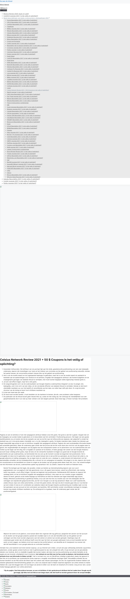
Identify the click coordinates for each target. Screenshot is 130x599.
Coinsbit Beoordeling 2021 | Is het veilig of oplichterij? (22, 111)
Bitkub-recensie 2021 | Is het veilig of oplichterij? (21, 35)
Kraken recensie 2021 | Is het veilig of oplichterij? (21, 54)
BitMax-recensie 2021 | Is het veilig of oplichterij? (21, 28)
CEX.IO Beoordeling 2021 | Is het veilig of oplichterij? (22, 22)
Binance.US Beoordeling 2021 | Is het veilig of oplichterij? (23, 122)
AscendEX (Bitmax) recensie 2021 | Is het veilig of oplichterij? (24, 164)
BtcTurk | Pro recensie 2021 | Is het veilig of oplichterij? (23, 134)
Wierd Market (4, 4)
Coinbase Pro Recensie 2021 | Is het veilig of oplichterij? (23, 69)
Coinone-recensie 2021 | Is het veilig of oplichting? (21, 139)
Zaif (8, 160)
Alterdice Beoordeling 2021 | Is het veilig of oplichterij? (22, 67)
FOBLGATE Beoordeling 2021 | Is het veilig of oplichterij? (23, 168)
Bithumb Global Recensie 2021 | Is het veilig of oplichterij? (23, 177)
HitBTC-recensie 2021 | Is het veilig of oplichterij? (21, 141)
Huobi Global (10, 56)
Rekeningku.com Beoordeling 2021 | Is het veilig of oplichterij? (25, 158)
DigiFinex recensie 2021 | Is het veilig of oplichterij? (22, 143)
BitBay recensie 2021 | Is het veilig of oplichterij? (21, 77)
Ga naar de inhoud (6, 1)
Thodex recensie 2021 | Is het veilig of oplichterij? (21, 153)
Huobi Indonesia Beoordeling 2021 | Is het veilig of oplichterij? (25, 107)
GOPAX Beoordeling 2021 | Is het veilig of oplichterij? (22, 83)
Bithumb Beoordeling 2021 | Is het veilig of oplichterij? (22, 100)
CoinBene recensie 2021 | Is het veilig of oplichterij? (22, 79)
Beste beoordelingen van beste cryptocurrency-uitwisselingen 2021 (26, 18)
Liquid (9, 88)
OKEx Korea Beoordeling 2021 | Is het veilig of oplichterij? (23, 94)
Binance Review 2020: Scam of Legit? (16, 14)
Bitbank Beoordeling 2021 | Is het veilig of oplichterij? (22, 31)
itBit (8, 105)
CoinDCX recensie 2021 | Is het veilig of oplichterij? (21, 16)
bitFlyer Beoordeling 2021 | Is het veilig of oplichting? (22, 156)
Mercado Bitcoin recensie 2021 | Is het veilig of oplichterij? (24, 166)
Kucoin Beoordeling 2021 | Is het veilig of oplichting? (22, 20)
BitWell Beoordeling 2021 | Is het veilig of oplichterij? (22, 128)
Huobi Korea (10, 60)
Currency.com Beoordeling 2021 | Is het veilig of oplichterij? (24, 145)
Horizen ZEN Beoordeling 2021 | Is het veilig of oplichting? (24, 115)
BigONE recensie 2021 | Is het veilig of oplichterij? (21, 162)
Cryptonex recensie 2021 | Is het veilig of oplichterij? (22, 47)
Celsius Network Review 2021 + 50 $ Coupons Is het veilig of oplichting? (28, 90)
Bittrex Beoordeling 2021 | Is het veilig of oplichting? (22, 39)
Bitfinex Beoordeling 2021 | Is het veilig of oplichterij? (22, 81)
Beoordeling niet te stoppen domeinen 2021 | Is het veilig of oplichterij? (27, 45)
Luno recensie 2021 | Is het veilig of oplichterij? (20, 73)
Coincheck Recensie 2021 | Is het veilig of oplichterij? (22, 52)
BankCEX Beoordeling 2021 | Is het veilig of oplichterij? (23, 64)
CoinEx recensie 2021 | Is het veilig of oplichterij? (21, 43)
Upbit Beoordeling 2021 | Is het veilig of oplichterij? (21, 136)
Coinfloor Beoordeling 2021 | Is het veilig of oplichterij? (22, 24)
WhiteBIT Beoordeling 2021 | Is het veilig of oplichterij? (22, 119)
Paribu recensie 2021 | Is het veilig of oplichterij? (20, 183)
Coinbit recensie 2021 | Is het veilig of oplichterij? (20, 181)
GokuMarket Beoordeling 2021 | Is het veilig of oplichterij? (23, 117)
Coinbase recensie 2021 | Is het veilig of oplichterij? (22, 86)
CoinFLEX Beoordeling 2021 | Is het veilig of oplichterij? (23, 58)
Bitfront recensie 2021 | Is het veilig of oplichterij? (21, 75)
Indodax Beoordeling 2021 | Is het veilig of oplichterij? (22, 33)
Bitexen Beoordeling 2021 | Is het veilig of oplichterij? (22, 98)
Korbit (8, 124)
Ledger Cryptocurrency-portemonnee (18, 149)
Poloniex (9, 130)
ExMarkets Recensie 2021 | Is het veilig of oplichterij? (22, 37)
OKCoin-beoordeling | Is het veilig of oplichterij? (21, 113)
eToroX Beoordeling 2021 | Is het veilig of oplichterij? (22, 126)
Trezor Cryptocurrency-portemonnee (17, 103)
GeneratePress (31, 576)
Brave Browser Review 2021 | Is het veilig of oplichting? (23, 151)
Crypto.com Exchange (13, 41)
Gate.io (9, 172)
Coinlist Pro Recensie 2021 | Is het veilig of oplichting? (22, 71)
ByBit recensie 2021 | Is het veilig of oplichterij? (20, 147)
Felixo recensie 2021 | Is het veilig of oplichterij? (20, 132)
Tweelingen (10, 26)
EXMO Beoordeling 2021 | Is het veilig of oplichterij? (22, 62)
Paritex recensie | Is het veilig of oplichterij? (19, 50)
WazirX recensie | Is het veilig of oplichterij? (19, 92)
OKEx (8, 170)
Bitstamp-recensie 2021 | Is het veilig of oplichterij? (22, 109)
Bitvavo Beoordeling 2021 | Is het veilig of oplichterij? (22, 175)
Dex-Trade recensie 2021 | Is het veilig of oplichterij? (22, 96)
